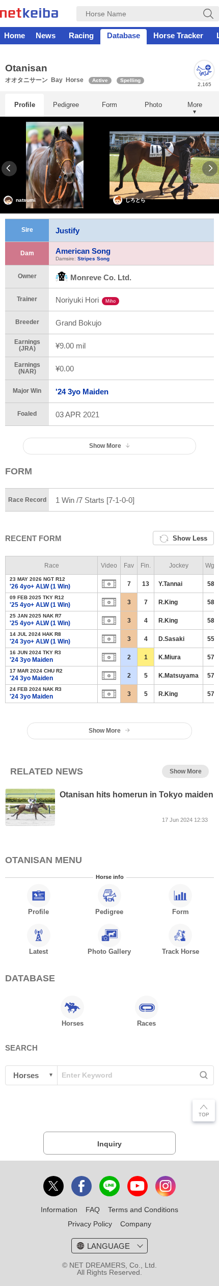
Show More (105, 730)
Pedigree (66, 105)
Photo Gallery (109, 951)
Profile (24, 105)
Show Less (190, 538)
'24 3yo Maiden (82, 391)
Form (109, 105)
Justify (67, 230)
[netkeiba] (29, 15)
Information (59, 1209)
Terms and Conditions (143, 1209)
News (46, 35)
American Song (83, 251)
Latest (38, 951)
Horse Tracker (178, 35)
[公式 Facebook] (81, 1186)
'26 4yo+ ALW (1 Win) (40, 586)
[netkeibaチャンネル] (137, 1186)
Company (135, 1224)
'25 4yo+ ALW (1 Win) (40, 604)
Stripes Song (93, 258)
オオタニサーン (26, 80)
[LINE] (109, 1186)
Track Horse (180, 951)
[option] (55, 165)
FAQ (93, 1209)
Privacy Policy (90, 1224)
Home (14, 35)
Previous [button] (9, 168)
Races (146, 1023)
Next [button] (209, 168)
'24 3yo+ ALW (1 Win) (40, 641)
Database (123, 35)
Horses (73, 1023)
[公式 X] (53, 1186)
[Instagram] (165, 1186)
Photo (153, 105)
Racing (81, 35)
